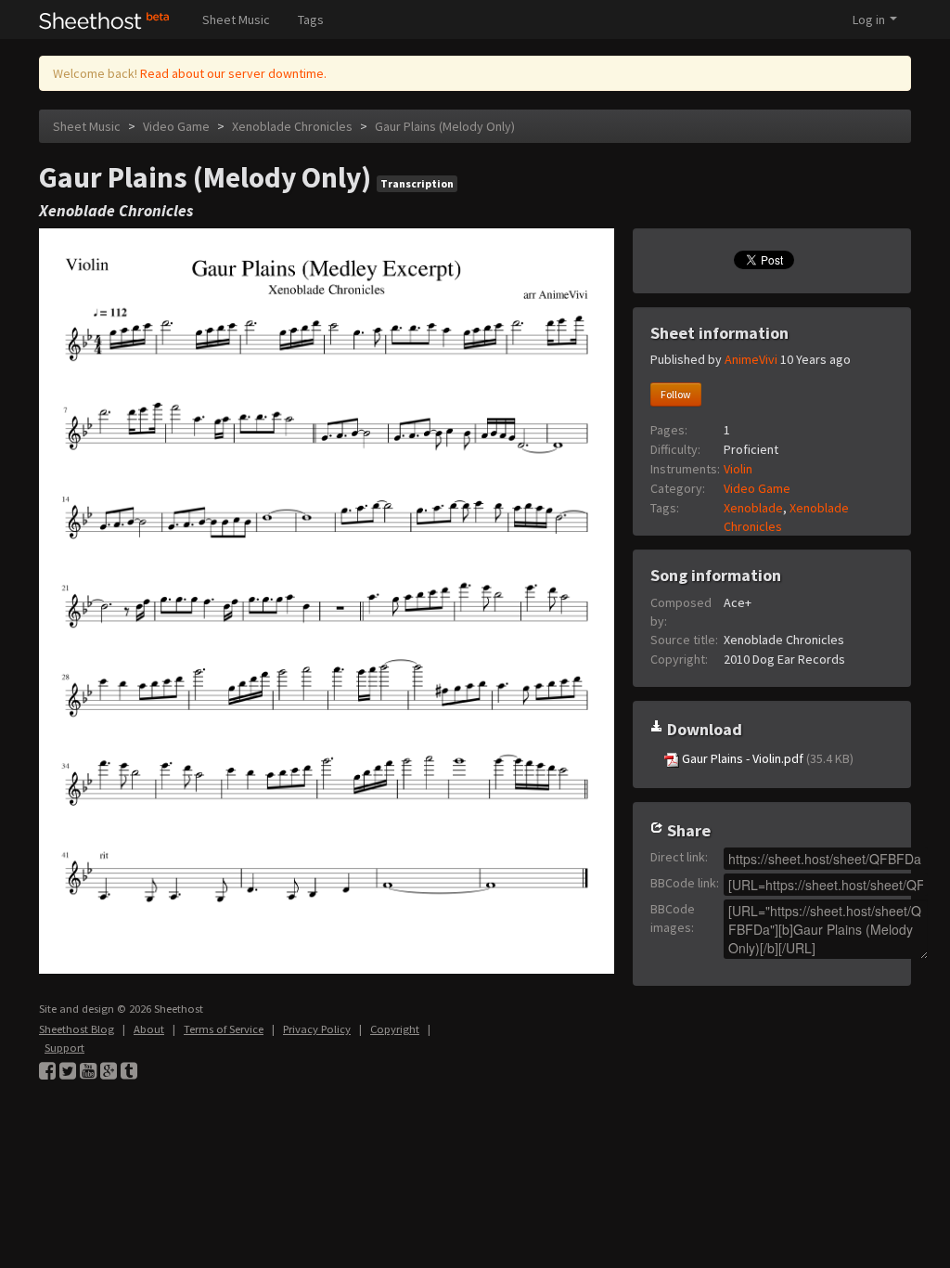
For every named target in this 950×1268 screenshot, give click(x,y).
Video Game (176, 126)
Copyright (394, 1029)
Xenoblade (753, 507)
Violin (738, 468)
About (149, 1029)
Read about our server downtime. (233, 73)
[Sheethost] (104, 19)
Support (64, 1048)
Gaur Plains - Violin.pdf (766, 758)
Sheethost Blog (76, 1029)
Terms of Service (223, 1029)
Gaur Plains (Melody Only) (445, 126)
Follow (676, 394)
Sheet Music (236, 19)
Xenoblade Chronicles (292, 126)
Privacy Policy (317, 1029)
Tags (311, 19)
